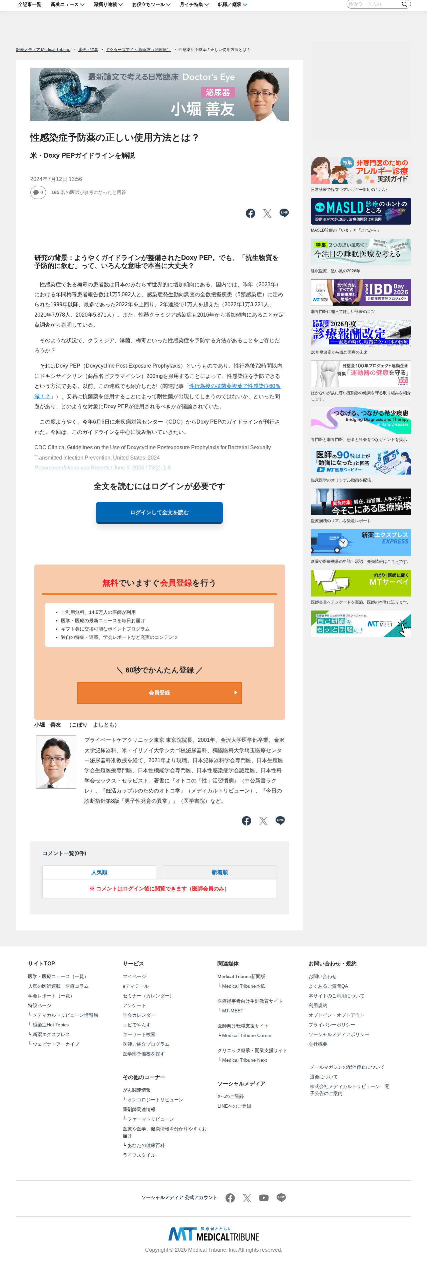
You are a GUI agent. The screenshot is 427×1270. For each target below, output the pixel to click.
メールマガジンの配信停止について (347, 1067)
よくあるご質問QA (328, 986)
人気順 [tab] (99, 872)
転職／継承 (230, 4)
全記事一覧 (29, 4)
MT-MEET (233, 1010)
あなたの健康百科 (146, 1145)
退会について (324, 1076)
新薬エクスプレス (51, 1034)
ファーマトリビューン (150, 1119)
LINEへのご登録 (234, 1106)
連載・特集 (88, 49)
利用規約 (318, 1005)
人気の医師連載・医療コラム (58, 986)
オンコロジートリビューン (155, 1099)
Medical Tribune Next (244, 1060)
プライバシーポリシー (332, 1024)
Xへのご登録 (231, 1096)
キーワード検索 (139, 1034)
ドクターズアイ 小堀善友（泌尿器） (138, 49)
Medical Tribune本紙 (243, 986)
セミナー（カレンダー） (148, 995)
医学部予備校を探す (144, 1053)
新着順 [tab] (220, 872)
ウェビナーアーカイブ (56, 1044)
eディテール (136, 986)
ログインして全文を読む (159, 513)
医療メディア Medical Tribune (43, 49)
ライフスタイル (139, 1155)
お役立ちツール (148, 4)
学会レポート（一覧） (51, 995)
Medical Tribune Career (247, 1035)
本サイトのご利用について (337, 995)
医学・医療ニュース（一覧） (58, 976)
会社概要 (318, 1044)
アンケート (134, 1005)
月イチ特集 (191, 4)
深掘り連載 (105, 4)
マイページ (134, 976)
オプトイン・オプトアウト (337, 1015)
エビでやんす (137, 1024)
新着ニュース (65, 4)
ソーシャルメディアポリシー (339, 1034)
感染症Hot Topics (51, 1024)
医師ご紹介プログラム (146, 1044)
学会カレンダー (139, 1015)
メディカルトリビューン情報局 (65, 1015)
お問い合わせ (323, 976)
